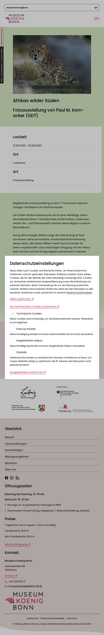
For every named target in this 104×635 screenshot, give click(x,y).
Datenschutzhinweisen (79, 292)
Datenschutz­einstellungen (37, 263)
